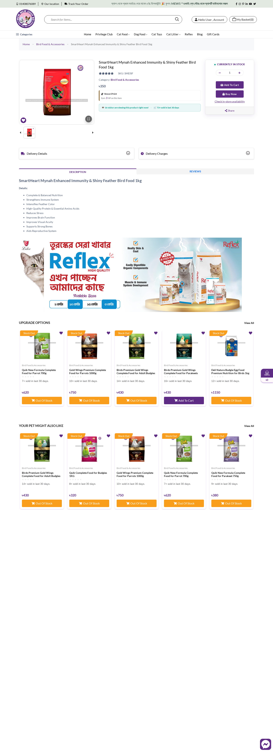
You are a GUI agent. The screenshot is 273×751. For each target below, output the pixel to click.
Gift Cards (213, 34)
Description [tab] (77, 171)
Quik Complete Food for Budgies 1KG (88, 474)
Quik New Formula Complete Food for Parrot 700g (39, 372)
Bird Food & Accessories (50, 44)
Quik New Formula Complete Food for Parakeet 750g (228, 474)
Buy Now (231, 94)
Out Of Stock (44, 400)
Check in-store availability (230, 101)
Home (87, 34)
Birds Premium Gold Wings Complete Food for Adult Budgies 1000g (136, 372)
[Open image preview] (88, 119)
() (245, 19)
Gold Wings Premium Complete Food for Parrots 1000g (87, 372)
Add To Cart (231, 84)
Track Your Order (78, 3)
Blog (200, 34)
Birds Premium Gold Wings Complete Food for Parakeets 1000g (181, 372)
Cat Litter (172, 34)
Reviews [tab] (195, 171)
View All (249, 322)
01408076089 (27, 3)
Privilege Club (104, 34)
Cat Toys (157, 34)
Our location (51, 3)
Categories (26, 34)
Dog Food (140, 34)
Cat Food (122, 34)
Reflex (189, 34)
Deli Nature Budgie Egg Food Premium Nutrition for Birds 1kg (230, 372)
